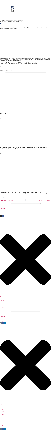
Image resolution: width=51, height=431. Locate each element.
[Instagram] (1, 216)
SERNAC (20, 28)
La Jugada (12, 12)
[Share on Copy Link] (6, 25)
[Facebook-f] (3, 216)
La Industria (2, 307)
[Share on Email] (5, 25)
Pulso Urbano (12, 10)
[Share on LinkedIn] (3, 25)
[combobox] (25, 222)
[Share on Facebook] (0, 25)
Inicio (11, 9)
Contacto (2, 213)
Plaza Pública (2, 414)
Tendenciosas (2, 305)
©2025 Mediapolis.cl (2, 218)
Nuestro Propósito (3, 423)
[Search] (0, 297)
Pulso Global (12, 11)
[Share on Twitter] (2, 25)
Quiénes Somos (3, 208)
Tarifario (2, 425)
